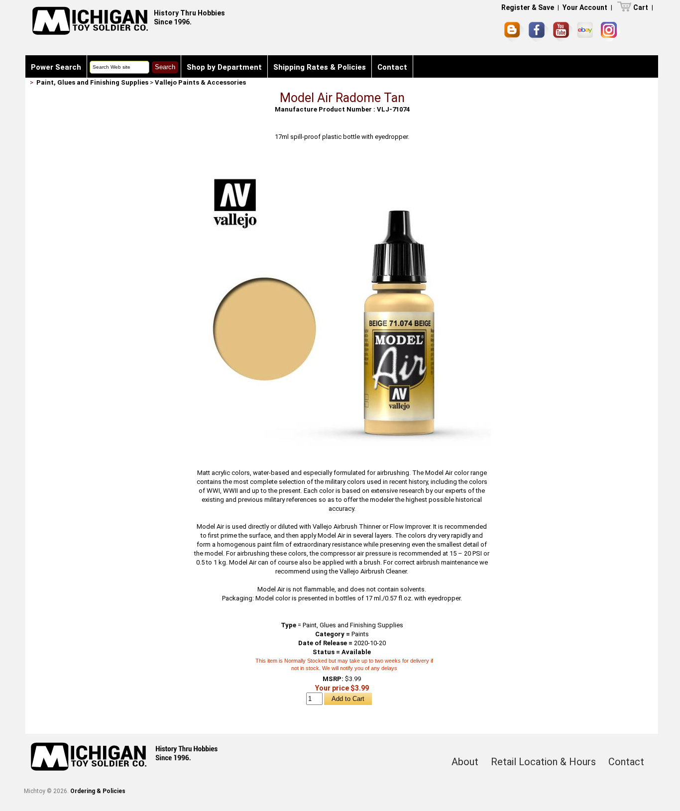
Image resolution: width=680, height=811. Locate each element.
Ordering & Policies (97, 791)
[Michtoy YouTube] (562, 31)
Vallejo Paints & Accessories (200, 82)
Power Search (56, 67)
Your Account (585, 7)
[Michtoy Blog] (514, 32)
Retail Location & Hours (543, 762)
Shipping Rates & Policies (319, 67)
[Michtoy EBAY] (586, 31)
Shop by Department (224, 67)
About (465, 762)
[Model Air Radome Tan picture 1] (342, 162)
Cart (640, 7)
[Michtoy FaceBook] (539, 32)
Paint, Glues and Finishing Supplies (92, 82)
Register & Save (527, 7)
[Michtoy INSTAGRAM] (610, 31)
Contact (392, 67)
